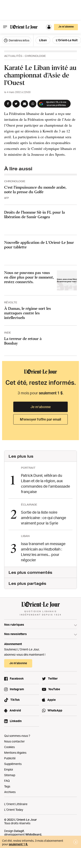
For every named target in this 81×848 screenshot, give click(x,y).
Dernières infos (18, 40)
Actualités (13, 56)
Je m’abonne (41, 407)
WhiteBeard (33, 834)
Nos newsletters (15, 634)
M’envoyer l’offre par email (40, 419)
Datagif (19, 831)
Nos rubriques (14, 624)
